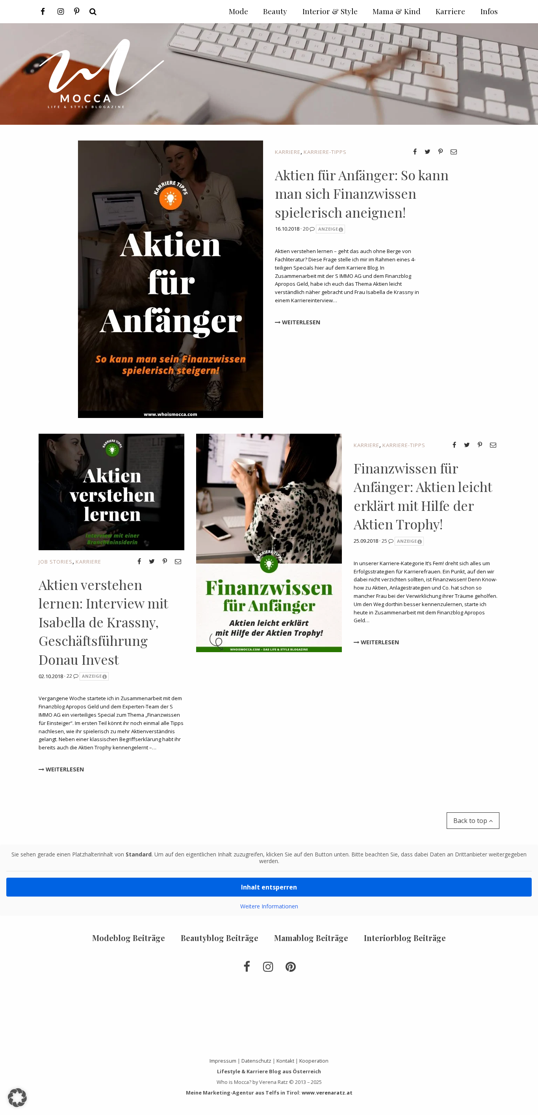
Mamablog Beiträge (311, 937)
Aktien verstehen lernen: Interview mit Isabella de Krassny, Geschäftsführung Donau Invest (103, 621)
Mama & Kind (397, 11)
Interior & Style (330, 11)
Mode (238, 11)
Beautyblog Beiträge (219, 937)
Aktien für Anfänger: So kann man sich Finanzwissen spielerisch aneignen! (362, 193)
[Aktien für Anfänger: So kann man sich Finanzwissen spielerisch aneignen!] (170, 278)
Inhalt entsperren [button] (269, 887)
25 (385, 540)
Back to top (471, 820)
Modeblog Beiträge (128, 937)
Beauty (275, 11)
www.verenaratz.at (327, 1092)
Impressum (223, 1060)
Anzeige (328, 229)
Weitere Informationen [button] (269, 906)
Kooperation (313, 1060)
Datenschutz (256, 1060)
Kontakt (285, 1060)
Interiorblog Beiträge (405, 937)
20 (306, 228)
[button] (17, 1097)
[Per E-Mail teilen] (454, 151)
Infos (489, 11)
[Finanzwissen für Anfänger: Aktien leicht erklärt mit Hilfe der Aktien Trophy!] (269, 542)
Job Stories (55, 561)
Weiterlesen (300, 322)
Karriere (288, 151)
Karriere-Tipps (325, 151)
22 (70, 675)
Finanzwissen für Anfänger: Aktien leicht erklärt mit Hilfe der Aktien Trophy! (423, 496)
